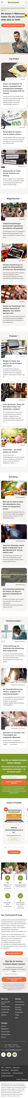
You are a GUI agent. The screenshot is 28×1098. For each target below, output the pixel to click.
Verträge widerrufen (18, 1073)
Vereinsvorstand (13, 620)
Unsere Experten (5, 1006)
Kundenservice (19, 1012)
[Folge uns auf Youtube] (14, 1054)
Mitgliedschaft (13, 198)
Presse (17, 1015)
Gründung (13, 476)
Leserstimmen (5, 1012)
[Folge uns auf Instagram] (9, 1054)
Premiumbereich (19, 1002)
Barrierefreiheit (14, 1070)
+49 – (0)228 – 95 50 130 (11, 1045)
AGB (2, 1067)
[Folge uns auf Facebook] (3, 1054)
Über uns (3, 1037)
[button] (26, 15)
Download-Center (20, 1005)
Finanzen (13, 336)
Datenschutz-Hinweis (14, 792)
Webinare (3, 1015)
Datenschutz (16, 1067)
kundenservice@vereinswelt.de (13, 1050)
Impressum (8, 1067)
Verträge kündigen (6, 1073)
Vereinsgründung (5, 1034)
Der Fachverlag (5, 1009)
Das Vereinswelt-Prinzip (5, 1003)
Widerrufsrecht (5, 1070)
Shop (16, 1018)
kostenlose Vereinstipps (18, 1008)
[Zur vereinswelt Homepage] (13, 2)
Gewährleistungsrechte (7, 1076)
